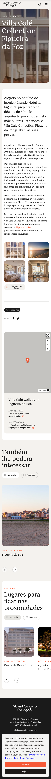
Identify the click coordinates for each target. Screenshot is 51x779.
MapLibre (42, 390)
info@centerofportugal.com (25, 730)
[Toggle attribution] (48, 390)
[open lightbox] (14, 250)
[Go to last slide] (6, 680)
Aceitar (25, 764)
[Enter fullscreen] (48, 335)
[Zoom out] (48, 345)
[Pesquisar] (39, 4)
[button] (46, 4)
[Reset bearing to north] (48, 349)
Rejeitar (25, 771)
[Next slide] (14, 569)
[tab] (10, 475)
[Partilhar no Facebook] (13, 318)
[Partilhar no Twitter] (18, 318)
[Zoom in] (48, 341)
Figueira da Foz (24, 227)
